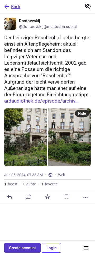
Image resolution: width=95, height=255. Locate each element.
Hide (82, 113)
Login (51, 248)
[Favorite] (47, 197)
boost (10, 184)
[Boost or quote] (28, 197)
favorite (49, 184)
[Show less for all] (88, 6)
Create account (22, 248)
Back (15, 6)
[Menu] (86, 248)
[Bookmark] (66, 197)
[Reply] (9, 197)
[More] (85, 197)
